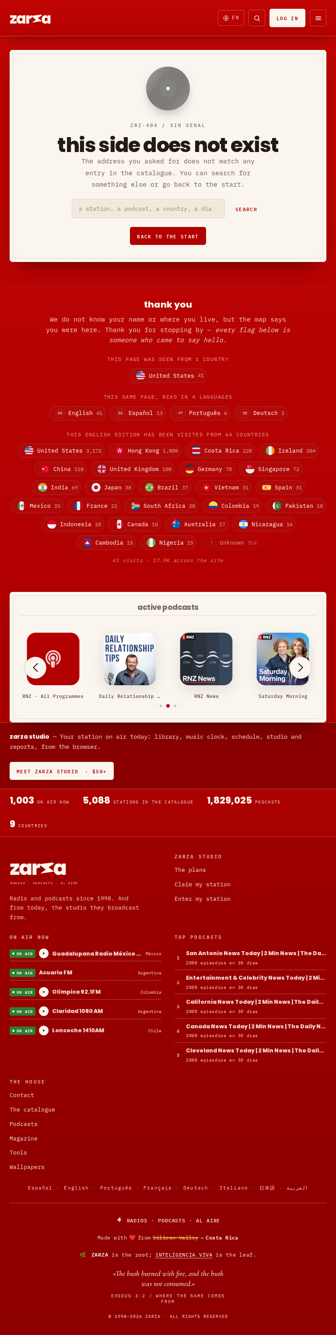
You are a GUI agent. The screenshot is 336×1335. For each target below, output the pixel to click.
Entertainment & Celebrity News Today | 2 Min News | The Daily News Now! (256, 977)
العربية (297, 1188)
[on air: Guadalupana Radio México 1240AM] (44, 953)
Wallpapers (27, 1167)
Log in (287, 18)
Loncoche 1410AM (78, 1030)
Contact (22, 1095)
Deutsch (195, 1188)
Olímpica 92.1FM (76, 991)
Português (116, 1188)
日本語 (267, 1188)
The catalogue (32, 1109)
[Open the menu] (318, 18)
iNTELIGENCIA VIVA (184, 1254)
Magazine (24, 1138)
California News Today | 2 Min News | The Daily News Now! (256, 1002)
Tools (18, 1152)
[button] (154, 705)
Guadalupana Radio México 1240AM (97, 953)
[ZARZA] (38, 18)
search (246, 209)
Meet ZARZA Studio (62, 771)
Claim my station (203, 884)
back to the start (168, 236)
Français (158, 1188)
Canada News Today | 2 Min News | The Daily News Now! (256, 1026)
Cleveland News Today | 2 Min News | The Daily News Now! (256, 1050)
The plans (190, 870)
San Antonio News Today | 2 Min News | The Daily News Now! (256, 953)
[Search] (256, 18)
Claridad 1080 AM (77, 1011)
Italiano (234, 1188)
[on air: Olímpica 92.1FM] (44, 992)
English (76, 1188)
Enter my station (203, 899)
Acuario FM (55, 972)
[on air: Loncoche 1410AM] (44, 1030)
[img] (168, 1237)
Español (40, 1188)
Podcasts (24, 1124)
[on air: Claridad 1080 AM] (44, 1011)
